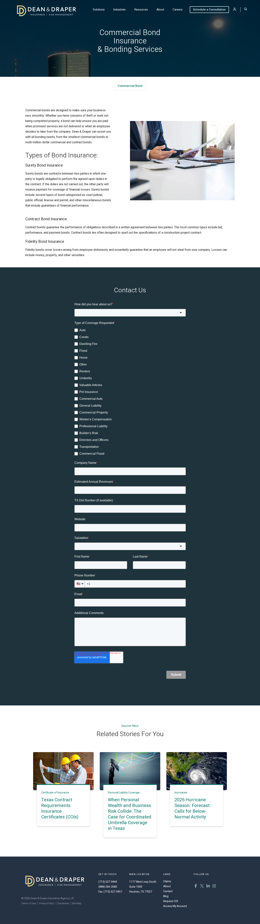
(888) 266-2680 (107, 887)
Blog (165, 896)
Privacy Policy (46, 903)
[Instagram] (214, 886)
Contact (168, 891)
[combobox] (130, 313)
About (160, 9)
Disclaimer (63, 903)
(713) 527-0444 (107, 882)
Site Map (76, 903)
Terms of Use (28, 903)
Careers (178, 9)
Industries (119, 9)
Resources (141, 9)
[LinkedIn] (208, 886)
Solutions (99, 9)
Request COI (170, 901)
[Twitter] (202, 886)
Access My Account (175, 906)
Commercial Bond (130, 86)
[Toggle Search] (245, 9)
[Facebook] (196, 886)
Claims (167, 881)
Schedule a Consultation (209, 9)
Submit (176, 674)
